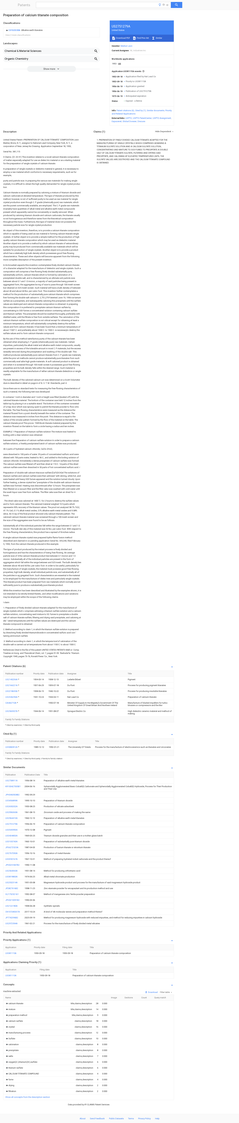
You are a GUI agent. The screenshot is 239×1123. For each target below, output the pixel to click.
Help (157, 1118)
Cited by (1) (140, 110)
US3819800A (11, 876)
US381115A (10, 953)
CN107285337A (12, 912)
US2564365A (11, 871)
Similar (158, 38)
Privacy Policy (144, 1118)
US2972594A (11, 923)
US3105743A (11, 841)
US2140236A (11, 679)
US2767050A (11, 853)
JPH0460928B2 (12, 794)
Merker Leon (126, 46)
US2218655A (11, 691)
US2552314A (11, 882)
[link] (24, 30)
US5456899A (11, 800)
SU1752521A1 (12, 894)
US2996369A (11, 812)
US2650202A (11, 806)
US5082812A (11, 747)
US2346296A (11, 697)
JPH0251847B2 (12, 865)
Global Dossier (130, 121)
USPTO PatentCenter (142, 118)
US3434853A (11, 835)
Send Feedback (97, 1118)
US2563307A (11, 711)
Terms (131, 1118)
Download (152, 992)
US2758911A (11, 780)
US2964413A (11, 818)
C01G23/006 (14, 30)
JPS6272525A (11, 847)
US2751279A (11, 824)
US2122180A (11, 906)
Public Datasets (116, 1118)
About (83, 1118)
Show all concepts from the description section (27, 1097)
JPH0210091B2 (12, 900)
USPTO (128, 118)
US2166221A (11, 685)
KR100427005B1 (13, 786)
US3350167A (11, 859)
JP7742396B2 (11, 917)
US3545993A (11, 830)
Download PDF (123, 38)
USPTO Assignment (162, 118)
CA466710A (11, 703)
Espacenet (117, 121)
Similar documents (155, 110)
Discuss (141, 121)
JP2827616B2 (11, 888)
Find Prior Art (142, 38)
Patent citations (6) (125, 110)
